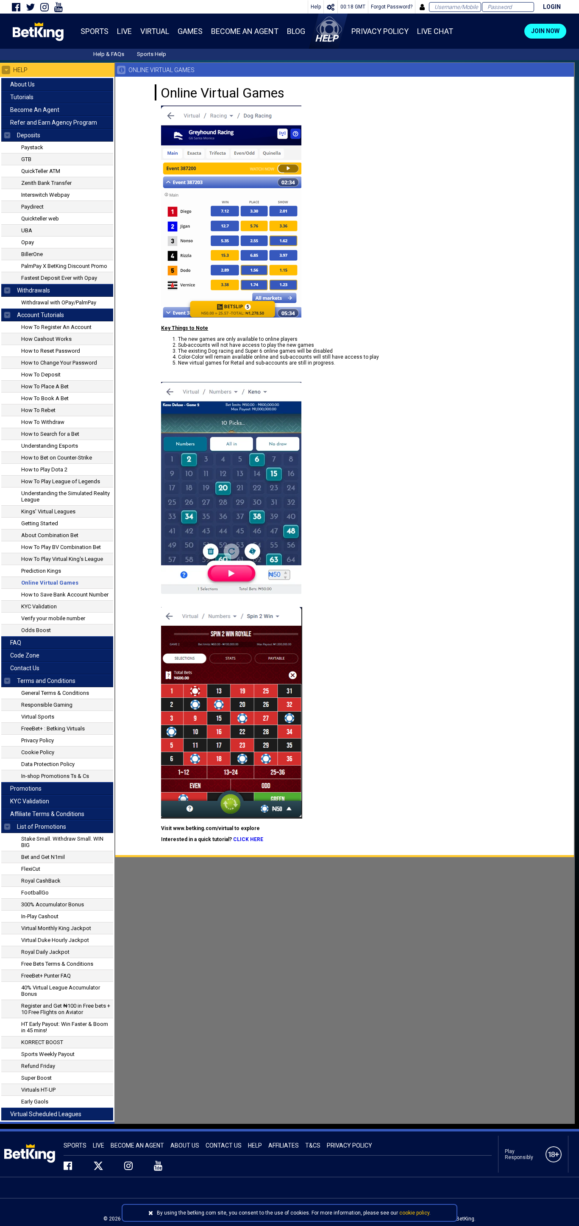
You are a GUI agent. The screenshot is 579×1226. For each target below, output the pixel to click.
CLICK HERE (248, 839)
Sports (75, 1145)
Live (98, 1145)
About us (184, 1145)
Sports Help (151, 54)
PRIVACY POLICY (349, 1145)
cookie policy (414, 1213)
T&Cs (312, 1145)
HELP (255, 1145)
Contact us (224, 1145)
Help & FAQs (108, 54)
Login (552, 6)
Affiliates (283, 1145)
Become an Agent (137, 1145)
